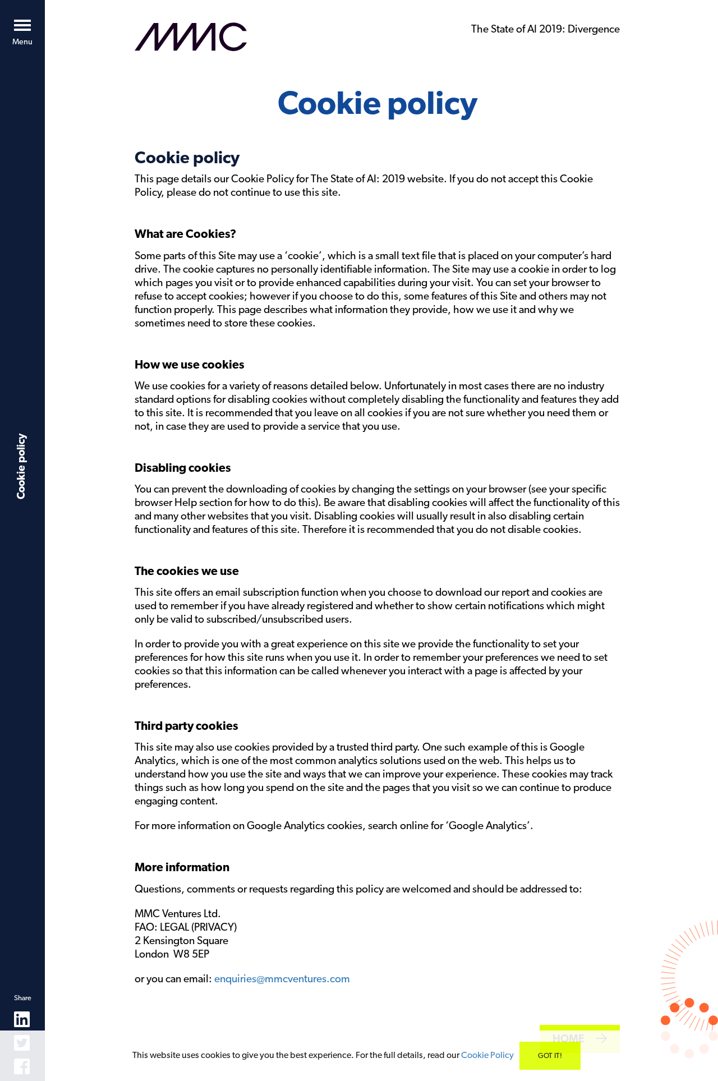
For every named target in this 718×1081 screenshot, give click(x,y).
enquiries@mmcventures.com (282, 978)
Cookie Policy (487, 1055)
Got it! (550, 1055)
